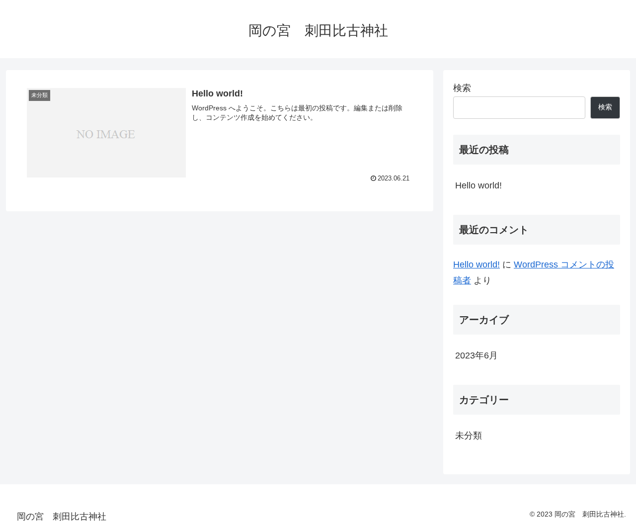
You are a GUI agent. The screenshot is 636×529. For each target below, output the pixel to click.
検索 (462, 88)
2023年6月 (476, 355)
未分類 (468, 436)
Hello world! (478, 185)
